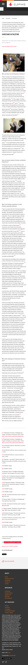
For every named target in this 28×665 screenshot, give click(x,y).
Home (3, 18)
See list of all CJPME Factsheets (10, 546)
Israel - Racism (7, 542)
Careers (7, 583)
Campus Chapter (9, 612)
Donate (6, 605)
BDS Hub (7, 596)
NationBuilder (12, 655)
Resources (8, 18)
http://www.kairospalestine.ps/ (9, 519)
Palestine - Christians (16, 542)
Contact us (7, 582)
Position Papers (9, 593)
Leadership (7, 580)
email (9, 652)
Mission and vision (9, 578)
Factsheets (14, 18)
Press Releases (8, 598)
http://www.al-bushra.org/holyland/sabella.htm (13, 436)
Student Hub (8, 594)
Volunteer (7, 607)
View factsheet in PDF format (9, 46)
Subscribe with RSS (9, 561)
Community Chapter (10, 610)
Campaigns (7, 609)
